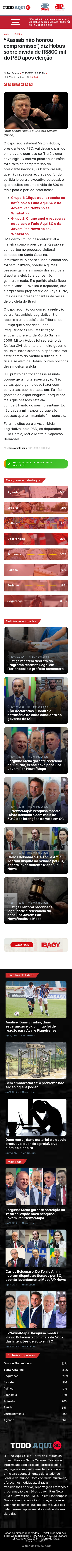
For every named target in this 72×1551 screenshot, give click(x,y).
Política (18, 34)
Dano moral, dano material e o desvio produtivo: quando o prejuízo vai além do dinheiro (36, 1144)
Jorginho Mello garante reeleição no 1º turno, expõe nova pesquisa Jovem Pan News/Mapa (34, 765)
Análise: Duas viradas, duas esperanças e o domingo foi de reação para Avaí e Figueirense (31, 1026)
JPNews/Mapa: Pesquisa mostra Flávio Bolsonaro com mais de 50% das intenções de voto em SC (35, 815)
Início (6, 34)
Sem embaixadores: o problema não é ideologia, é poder (35, 1085)
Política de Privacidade (36, 1546)
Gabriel (15, 73)
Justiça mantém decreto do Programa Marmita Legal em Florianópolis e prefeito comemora (35, 665)
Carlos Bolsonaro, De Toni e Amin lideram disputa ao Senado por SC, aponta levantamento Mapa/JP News (35, 863)
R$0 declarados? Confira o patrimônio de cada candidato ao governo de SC (34, 715)
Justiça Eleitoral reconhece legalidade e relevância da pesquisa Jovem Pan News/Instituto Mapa (29, 913)
